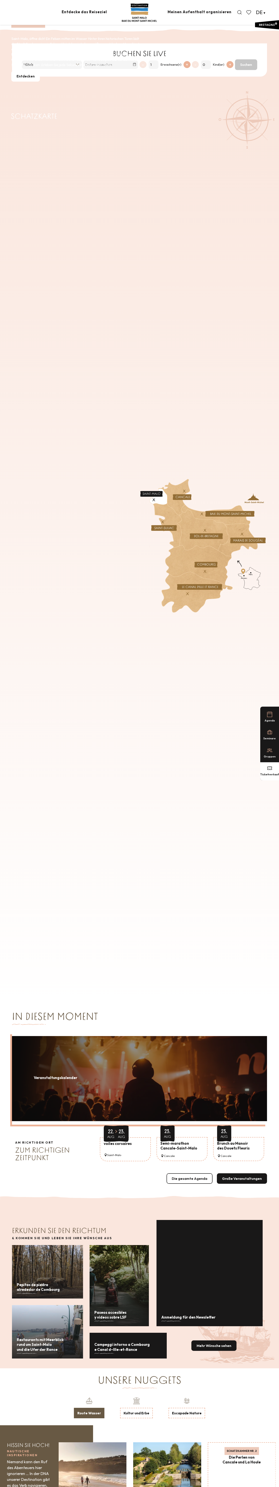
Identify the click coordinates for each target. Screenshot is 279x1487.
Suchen (246, 64)
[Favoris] (249, 12)
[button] (240, 12)
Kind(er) (218, 65)
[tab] (89, 1407)
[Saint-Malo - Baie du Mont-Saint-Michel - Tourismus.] (139, 12)
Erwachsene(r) (171, 65)
